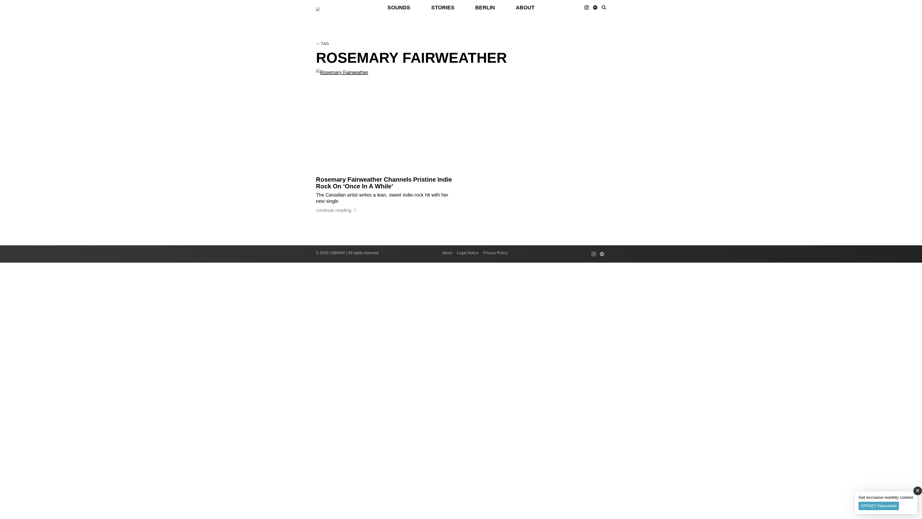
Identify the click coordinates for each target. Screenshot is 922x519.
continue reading (333, 210)
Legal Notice (468, 253)
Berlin (485, 8)
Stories (443, 8)
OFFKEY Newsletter (879, 506)
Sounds (399, 8)
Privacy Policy (495, 253)
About (525, 8)
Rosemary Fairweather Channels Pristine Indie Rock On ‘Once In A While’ (384, 183)
